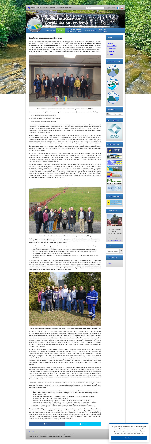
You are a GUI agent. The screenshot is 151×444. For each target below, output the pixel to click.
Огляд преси (111, 51)
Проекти (110, 54)
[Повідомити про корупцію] (114, 203)
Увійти (109, 263)
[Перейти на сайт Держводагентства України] (114, 169)
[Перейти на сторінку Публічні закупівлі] (114, 131)
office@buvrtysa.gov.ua (114, 240)
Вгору (31, 431)
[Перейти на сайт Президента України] (114, 151)
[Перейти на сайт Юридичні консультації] (114, 182)
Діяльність (60, 30)
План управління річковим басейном (74, 30)
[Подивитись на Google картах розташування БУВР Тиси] (114, 220)
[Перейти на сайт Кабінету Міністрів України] (114, 163)
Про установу (50, 30)
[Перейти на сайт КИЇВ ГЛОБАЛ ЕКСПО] (114, 188)
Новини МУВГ (111, 46)
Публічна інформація (103, 30)
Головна (112, 7)
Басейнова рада (90, 30)
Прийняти (129, 438)
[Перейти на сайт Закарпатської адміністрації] (114, 175)
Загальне (110, 43)
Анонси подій (111, 49)
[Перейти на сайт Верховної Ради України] (114, 157)
